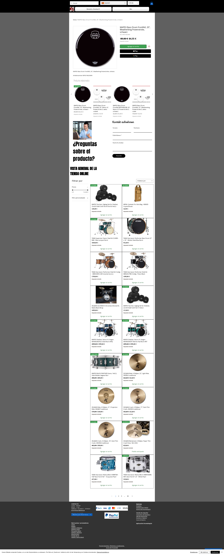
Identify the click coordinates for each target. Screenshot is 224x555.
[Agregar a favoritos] (149, 46)
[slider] (72, 190)
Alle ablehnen (204, 552)
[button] (133, 3)
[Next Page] (132, 496)
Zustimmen (215, 552)
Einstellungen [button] (194, 552)
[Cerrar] (222, 552)
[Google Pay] (135, 56)
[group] (112, 101)
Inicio (75, 20)
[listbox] (133, 3)
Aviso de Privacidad (112, 548)
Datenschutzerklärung (103, 552)
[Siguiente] (153, 94)
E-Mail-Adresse (117, 135)
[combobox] (145, 181)
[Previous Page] (112, 496)
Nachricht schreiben (118, 142)
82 (128, 496)
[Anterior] (71, 94)
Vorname (115, 128)
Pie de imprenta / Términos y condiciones (112, 546)
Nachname (137, 128)
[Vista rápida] (102, 94)
